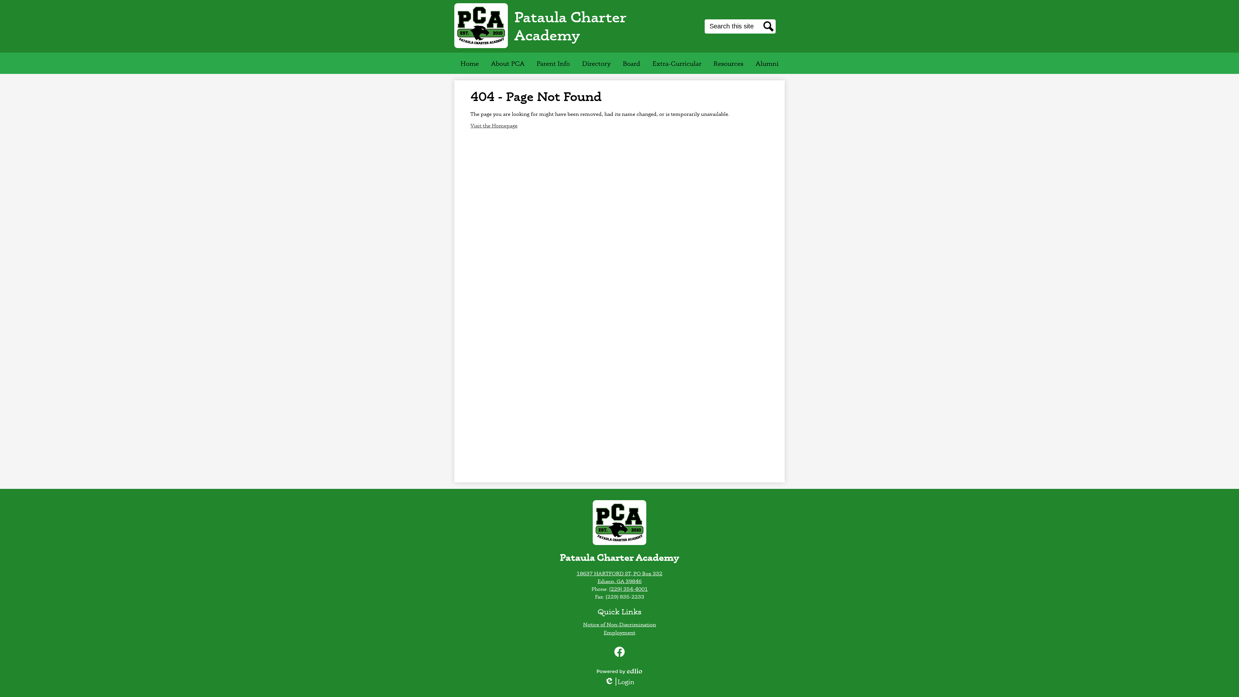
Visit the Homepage (494, 125)
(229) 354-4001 (628, 589)
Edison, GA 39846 (620, 581)
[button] (508, 63)
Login (621, 682)
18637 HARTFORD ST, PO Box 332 (619, 573)
